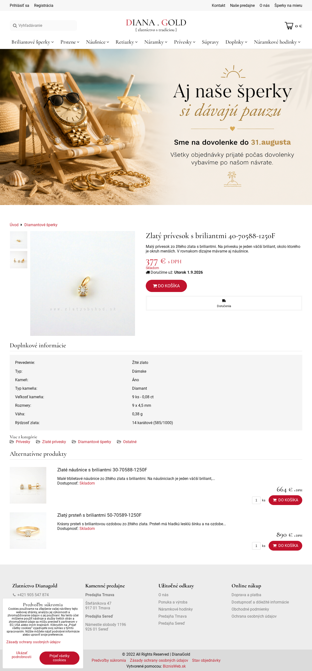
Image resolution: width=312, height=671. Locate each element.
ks (263, 500)
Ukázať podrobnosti (21, 655)
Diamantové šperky (94, 441)
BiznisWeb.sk (174, 666)
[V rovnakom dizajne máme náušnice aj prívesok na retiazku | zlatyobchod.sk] (18, 259)
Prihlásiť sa (19, 5)
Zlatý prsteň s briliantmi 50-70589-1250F (99, 515)
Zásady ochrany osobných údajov (159, 660)
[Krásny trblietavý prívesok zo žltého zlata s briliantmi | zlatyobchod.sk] (18, 240)
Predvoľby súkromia (109, 660)
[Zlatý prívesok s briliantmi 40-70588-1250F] (82, 283)
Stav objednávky (206, 660)
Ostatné (129, 441)
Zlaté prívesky (54, 441)
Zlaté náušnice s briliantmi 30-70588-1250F (102, 470)
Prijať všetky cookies (59, 658)
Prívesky (23, 441)
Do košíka (168, 285)
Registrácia (43, 5)
